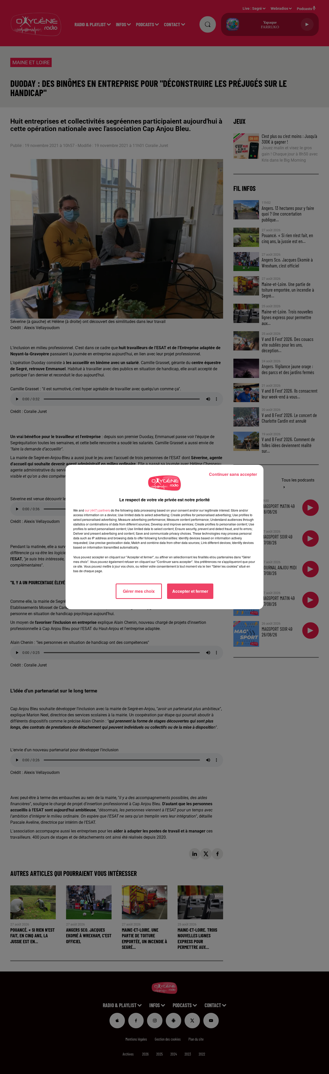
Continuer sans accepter (233, 474)
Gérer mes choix (139, 591)
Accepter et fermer (190, 591)
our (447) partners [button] (97, 510)
